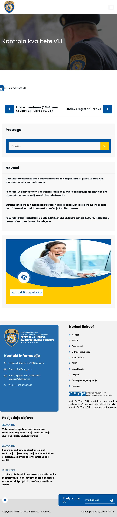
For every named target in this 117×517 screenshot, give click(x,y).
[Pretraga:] (58, 146)
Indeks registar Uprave (84, 109)
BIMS (74, 363)
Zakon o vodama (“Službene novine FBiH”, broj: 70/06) (37, 109)
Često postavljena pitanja (84, 380)
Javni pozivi (78, 357)
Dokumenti (77, 346)
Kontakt (76, 386)
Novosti (75, 335)
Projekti (75, 374)
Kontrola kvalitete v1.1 (14, 88)
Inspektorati (78, 369)
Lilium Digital (107, 511)
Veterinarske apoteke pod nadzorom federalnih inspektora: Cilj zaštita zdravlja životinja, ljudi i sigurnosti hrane (54, 180)
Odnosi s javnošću (81, 352)
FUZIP (75, 340)
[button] (111, 7)
